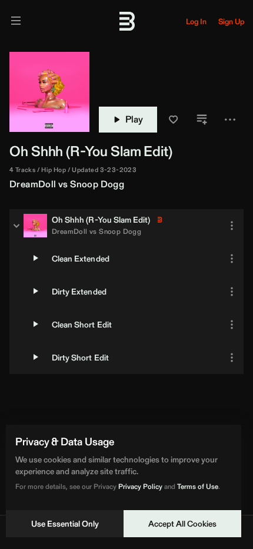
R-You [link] (89, 151)
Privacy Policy (140, 486)
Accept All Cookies (182, 524)
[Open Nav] (16, 21)
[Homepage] (126, 21)
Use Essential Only (65, 524)
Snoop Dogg (97, 184)
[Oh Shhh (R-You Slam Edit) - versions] (16, 226)
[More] (232, 225)
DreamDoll (32, 184)
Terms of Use (197, 486)
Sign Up (231, 21)
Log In (196, 21)
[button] (173, 119)
